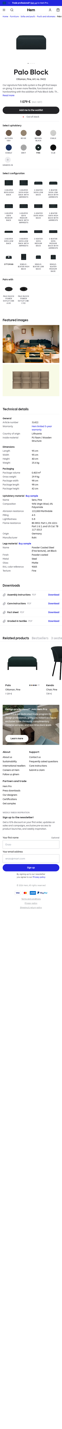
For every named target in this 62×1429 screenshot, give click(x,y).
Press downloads (11, 790)
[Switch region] (7, 3)
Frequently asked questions (43, 761)
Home (5, 16)
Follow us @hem (11, 774)
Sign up (33, 3)
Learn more (17, 738)
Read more (8, 95)
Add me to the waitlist (31, 110)
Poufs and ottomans (46, 16)
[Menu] (4, 10)
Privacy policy (39, 877)
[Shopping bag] (58, 10)
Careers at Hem (11, 770)
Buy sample (32, 496)
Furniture (14, 16)
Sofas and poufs (28, 16)
